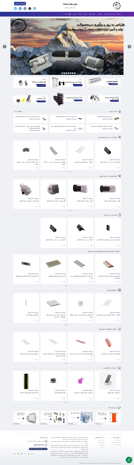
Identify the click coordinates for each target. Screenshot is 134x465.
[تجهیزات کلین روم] (87, 418)
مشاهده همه (16, 111)
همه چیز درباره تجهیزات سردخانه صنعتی (48, 414)
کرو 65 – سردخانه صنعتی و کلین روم (111, 162)
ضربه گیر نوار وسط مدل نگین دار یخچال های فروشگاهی (27, 117)
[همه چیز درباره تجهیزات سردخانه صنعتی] (59, 418)
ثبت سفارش (118, 440)
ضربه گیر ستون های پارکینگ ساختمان (56, 393)
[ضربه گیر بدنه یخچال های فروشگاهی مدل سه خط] (116, 128)
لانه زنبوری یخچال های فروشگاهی (105, 117)
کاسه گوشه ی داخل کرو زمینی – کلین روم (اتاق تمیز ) (108, 316)
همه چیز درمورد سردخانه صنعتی (21, 413)
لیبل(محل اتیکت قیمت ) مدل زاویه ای (29, 354)
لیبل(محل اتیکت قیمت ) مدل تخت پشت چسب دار (108, 355)
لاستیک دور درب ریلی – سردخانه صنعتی (55, 240)
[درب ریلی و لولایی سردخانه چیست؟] (114, 418)
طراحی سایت (94, 463)
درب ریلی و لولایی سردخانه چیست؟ (102, 413)
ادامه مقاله (102, 418)
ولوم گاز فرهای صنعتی (87, 393)
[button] (74, 210)
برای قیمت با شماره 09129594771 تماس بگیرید (118, 167)
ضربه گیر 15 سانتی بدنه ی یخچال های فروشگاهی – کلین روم (83, 316)
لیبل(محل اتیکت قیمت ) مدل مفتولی (56, 354)
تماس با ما (102, 447)
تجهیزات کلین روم (74, 413)
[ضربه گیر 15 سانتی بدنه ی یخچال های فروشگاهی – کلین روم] (80, 128)
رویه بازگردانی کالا (101, 442)
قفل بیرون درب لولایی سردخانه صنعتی (83, 201)
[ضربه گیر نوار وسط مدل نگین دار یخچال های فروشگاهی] (44, 119)
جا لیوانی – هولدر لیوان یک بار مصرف (110, 393)
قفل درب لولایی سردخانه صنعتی (112, 201)
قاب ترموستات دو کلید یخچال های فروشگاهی (66, 117)
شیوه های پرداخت (117, 445)
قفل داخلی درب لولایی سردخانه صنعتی (55, 201)
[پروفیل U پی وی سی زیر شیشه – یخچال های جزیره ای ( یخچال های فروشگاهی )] (44, 128)
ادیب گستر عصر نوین (83, 463)
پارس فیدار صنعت (70, 4)
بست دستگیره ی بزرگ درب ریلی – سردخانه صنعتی (54, 163)
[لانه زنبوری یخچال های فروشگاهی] (116, 119)
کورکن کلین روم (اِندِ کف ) (59, 315)
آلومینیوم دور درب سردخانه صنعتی (29, 162)
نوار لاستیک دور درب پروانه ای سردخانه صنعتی (108, 240)
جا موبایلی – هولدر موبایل (32, 393)
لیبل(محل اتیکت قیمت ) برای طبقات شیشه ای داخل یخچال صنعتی (81, 355)
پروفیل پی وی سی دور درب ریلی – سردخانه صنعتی (82, 163)
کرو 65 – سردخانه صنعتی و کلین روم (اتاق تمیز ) (26, 315)
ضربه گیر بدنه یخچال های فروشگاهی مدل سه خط (102, 126)
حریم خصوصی (101, 445)
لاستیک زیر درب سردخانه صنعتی (85, 240)
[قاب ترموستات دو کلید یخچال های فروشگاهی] (80, 119)
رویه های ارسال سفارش (116, 442)
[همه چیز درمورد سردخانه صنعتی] (32, 418)
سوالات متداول (101, 440)
